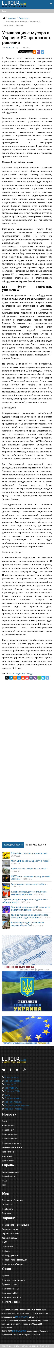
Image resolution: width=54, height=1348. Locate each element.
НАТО (4, 1242)
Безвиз (5, 11)
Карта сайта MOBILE (11, 1297)
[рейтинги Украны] (27, 991)
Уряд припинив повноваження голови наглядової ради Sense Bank (29, 916)
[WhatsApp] (39, 678)
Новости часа (8, 1125)
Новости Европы (12, 1081)
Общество (24, 18)
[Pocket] (27, 678)
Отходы (29, 673)
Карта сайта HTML (10, 1289)
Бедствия (6, 1213)
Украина (12, 18)
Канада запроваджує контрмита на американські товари (29, 893)
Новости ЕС (10, 1084)
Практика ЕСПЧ (12, 1091)
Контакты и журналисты (13, 1280)
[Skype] (43, 678)
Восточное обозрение (12, 1200)
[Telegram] (42, 52)
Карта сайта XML (10, 1293)
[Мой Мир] (19, 678)
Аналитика (7, 1156)
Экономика (7, 1247)
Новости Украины (13, 1102)
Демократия (8, 1160)
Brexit (4, 1121)
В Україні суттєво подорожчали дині (29, 853)
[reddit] (23, 678)
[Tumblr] (31, 678)
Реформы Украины (13, 1109)
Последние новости (11, 1143)
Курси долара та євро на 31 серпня (28, 868)
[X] (7, 678)
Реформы (6, 1251)
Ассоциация (18, 673)
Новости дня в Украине (13, 1264)
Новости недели (10, 1134)
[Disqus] (27, 716)
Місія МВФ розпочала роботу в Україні (30, 861)
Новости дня (8, 1130)
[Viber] (38, 52)
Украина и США (9, 1238)
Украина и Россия (10, 1233)
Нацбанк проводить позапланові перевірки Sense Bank (27, 924)
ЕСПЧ (4, 1185)
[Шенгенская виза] (27, 953)
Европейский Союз (11, 1172)
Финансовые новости (12, 1147)
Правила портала (10, 1284)
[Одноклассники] (34, 52)
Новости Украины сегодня (14, 1260)
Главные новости (10, 1139)
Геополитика (8, 1152)
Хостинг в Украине (11, 1302)
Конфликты (7, 1209)
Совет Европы (11, 1088)
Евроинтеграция (10, 1229)
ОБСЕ (7, 1095)
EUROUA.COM (22, 1317)
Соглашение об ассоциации (15, 1225)
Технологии (7, 1204)
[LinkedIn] (11, 678)
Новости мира (11, 1077)
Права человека (12, 1098)
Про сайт (6, 1275)
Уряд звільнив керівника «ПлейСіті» (28, 884)
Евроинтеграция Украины (16, 1105)
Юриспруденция (10, 1255)
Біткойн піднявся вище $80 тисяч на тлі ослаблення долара (30, 908)
